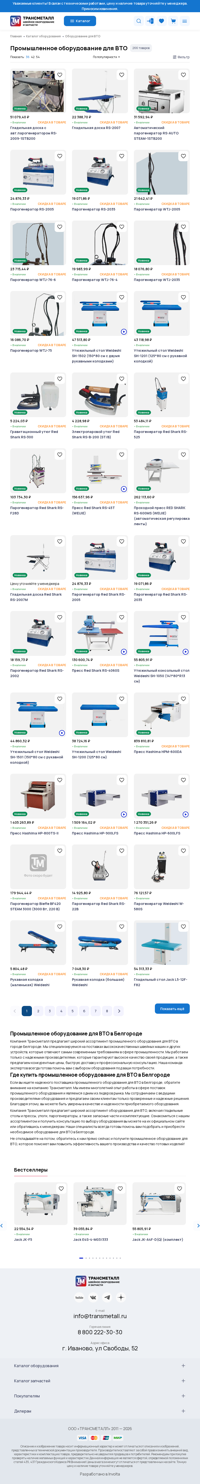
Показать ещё (172, 1008)
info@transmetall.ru (100, 1316)
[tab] (81, 1258)
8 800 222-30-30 (100, 1332)
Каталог (83, 21)
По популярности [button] (105, 57)
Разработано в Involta (100, 1474)
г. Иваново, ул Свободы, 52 (100, 1348)
